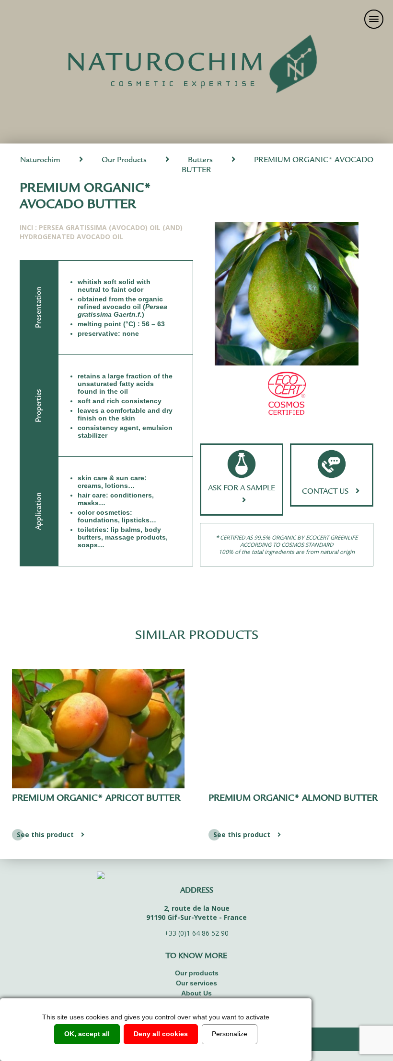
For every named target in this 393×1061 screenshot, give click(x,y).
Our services (196, 983)
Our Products (124, 160)
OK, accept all (87, 1034)
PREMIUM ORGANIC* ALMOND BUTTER (293, 799)
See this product (45, 834)
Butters (200, 160)
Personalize (229, 1034)
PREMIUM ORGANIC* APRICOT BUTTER (96, 799)
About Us (196, 993)
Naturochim (40, 160)
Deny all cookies (161, 1034)
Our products (197, 973)
